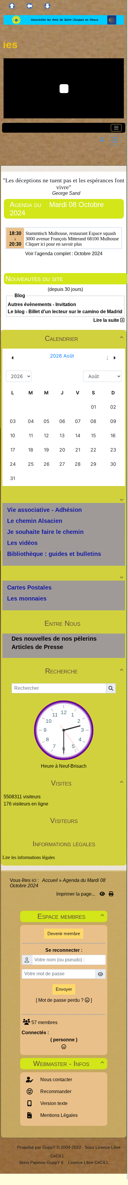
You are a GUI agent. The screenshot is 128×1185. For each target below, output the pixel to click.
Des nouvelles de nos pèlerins (54, 638)
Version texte (53, 1103)
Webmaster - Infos (68, 1063)
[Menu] (114, 140)
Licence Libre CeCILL (88, 1162)
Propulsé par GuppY (37, 1147)
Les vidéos (22, 543)
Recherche (84, 671)
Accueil (50, 880)
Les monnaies (27, 598)
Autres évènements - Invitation (42, 304)
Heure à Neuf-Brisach (64, 766)
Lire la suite (106, 320)
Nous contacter (55, 1079)
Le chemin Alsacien (34, 521)
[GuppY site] (12, 1147)
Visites (87, 783)
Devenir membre (63, 933)
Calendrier (84, 338)
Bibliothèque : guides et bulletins (54, 554)
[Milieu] (30, 6)
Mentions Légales (58, 1115)
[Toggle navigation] (116, 128)
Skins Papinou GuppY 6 (42, 1162)
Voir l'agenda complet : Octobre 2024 (64, 253)
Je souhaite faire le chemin (45, 532)
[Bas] (47, 6)
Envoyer (64, 989)
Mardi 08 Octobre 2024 (57, 208)
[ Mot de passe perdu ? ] (64, 1000)
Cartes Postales (29, 587)
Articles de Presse (37, 647)
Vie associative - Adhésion (44, 510)
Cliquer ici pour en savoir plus (53, 244)
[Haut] (12, 6)
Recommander (55, 1091)
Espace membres (70, 916)
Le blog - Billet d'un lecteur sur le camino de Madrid (65, 311)
